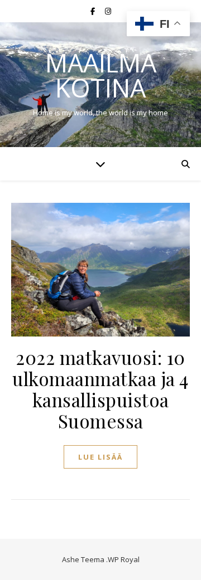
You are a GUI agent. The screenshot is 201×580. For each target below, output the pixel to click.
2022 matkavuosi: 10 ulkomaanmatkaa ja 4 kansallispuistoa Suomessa (100, 389)
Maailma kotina (100, 75)
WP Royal (124, 559)
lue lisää (100, 457)
